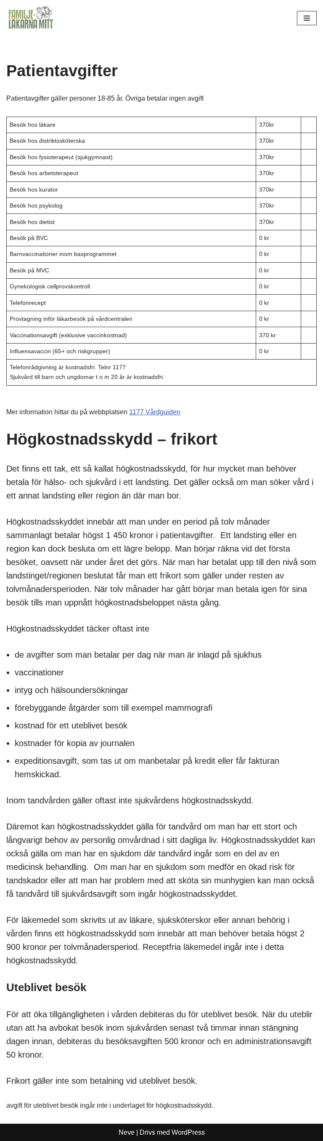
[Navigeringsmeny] (307, 18)
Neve (127, 1132)
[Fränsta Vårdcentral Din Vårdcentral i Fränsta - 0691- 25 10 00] (31, 18)
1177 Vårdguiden (154, 412)
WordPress (188, 1132)
